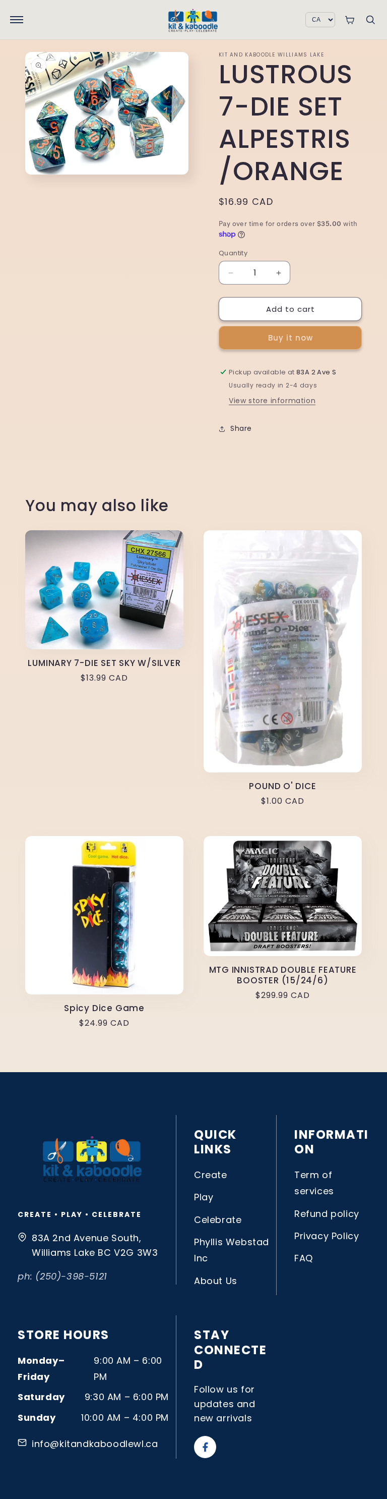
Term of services (314, 1183)
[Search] (370, 19)
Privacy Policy (326, 1236)
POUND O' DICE (282, 786)
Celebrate (217, 1219)
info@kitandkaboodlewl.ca (95, 1443)
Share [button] (241, 428)
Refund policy (326, 1213)
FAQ (303, 1258)
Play (203, 1197)
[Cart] (349, 20)
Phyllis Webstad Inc (231, 1250)
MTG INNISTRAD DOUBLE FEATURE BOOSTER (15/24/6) (283, 975)
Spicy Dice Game (104, 1008)
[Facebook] (205, 1447)
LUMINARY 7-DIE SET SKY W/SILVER (104, 663)
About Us (215, 1280)
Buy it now (290, 337)
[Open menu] (16, 20)
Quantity (233, 253)
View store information (272, 401)
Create (210, 1175)
